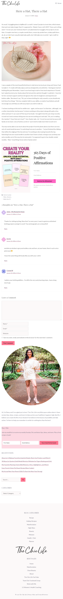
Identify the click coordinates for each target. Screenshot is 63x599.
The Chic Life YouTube (31, 577)
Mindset (31, 535)
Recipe (31, 518)
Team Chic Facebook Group (31, 580)
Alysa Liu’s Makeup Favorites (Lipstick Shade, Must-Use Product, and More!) (26, 458)
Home (31, 564)
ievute (9, 239)
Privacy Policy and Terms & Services (38, 594)
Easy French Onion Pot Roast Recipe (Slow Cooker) (18, 468)
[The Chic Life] (11, 3)
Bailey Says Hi (6, 199)
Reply (5, 229)
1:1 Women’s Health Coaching (31, 587)
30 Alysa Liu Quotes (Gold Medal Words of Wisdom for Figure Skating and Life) (27, 461)
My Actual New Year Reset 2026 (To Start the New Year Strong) (22, 471)
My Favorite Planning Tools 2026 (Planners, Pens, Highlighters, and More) (25, 465)
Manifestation (31, 524)
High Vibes (31, 528)
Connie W (10, 271)
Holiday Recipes (31, 521)
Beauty (31, 531)
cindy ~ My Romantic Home (15, 212)
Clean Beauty (31, 570)
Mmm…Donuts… (7, 197)
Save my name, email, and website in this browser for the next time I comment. (28, 337)
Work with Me (31, 584)
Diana (36, 15)
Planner (31, 541)
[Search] (23, 480)
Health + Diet (31, 538)
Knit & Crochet (7, 195)
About (32, 574)
